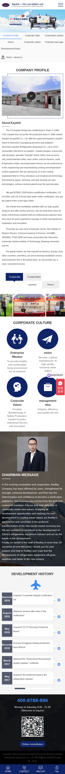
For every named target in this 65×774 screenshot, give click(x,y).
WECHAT (40, 771)
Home (9, 57)
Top (57, 771)
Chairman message (54, 42)
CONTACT (24, 771)
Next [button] (62, 305)
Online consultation (32, 744)
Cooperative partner (54, 35)
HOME (8, 771)
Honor (11, 42)
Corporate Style (32, 35)
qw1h (34, 761)
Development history (10, 48)
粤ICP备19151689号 (44, 757)
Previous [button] (3, 305)
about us (18, 57)
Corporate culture (32, 42)
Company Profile (11, 35)
